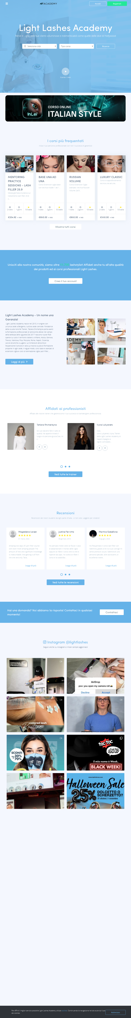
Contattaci (112, 612)
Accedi (98, 3)
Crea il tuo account (65, 281)
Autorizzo (115, 1012)
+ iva (19, 217)
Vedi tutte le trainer (65, 474)
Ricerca (105, 46)
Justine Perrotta (66, 531)
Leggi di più (18, 361)
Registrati (117, 3)
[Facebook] (39, 447)
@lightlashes (77, 641)
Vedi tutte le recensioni (65, 582)
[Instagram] (44, 447)
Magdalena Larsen (27, 531)
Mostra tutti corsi (65, 226)
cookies (64, 1010)
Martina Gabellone (108, 531)
